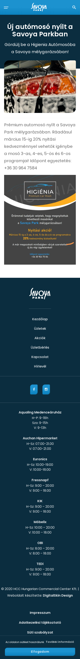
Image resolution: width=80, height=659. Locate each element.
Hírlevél (40, 366)
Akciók (40, 338)
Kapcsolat (40, 357)
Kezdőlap (40, 319)
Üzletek (40, 328)
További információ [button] (60, 642)
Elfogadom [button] (40, 652)
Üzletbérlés (40, 347)
